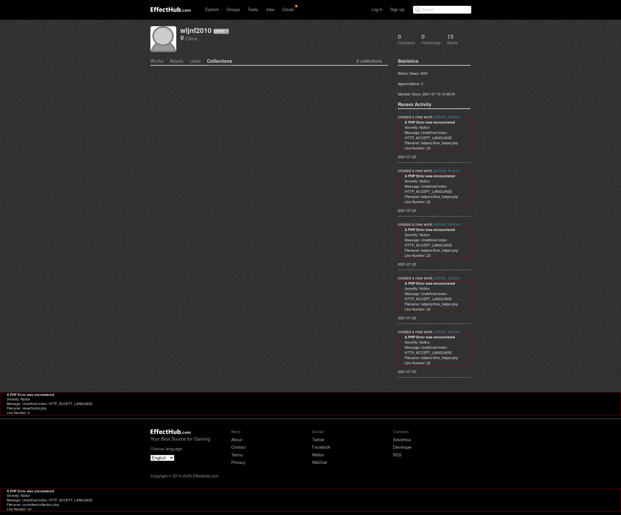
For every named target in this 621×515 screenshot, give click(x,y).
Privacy (238, 462)
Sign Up (397, 9)
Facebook (321, 447)
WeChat (319, 462)
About (236, 439)
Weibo (318, 455)
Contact (238, 447)
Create (288, 9)
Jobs (270, 9)
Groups (233, 9)
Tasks (253, 9)
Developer (402, 447)
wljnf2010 (196, 30)
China (191, 38)
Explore (212, 9)
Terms (237, 455)
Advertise (402, 439)
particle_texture (446, 116)
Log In (377, 9)
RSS (397, 455)
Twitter (318, 439)
